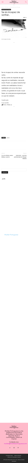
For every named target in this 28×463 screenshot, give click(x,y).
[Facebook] (9, 447)
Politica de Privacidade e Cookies (14, 457)
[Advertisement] (14, 57)
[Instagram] (14, 447)
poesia (8, 137)
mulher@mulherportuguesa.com (15, 443)
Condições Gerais (9, 455)
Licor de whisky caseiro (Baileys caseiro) (7, 156)
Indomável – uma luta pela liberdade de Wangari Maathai (20, 157)
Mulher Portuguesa (11, 235)
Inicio (2, 7)
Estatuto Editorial (17, 455)
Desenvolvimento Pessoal (15, 7)
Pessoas (6, 7)
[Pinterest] (18, 447)
